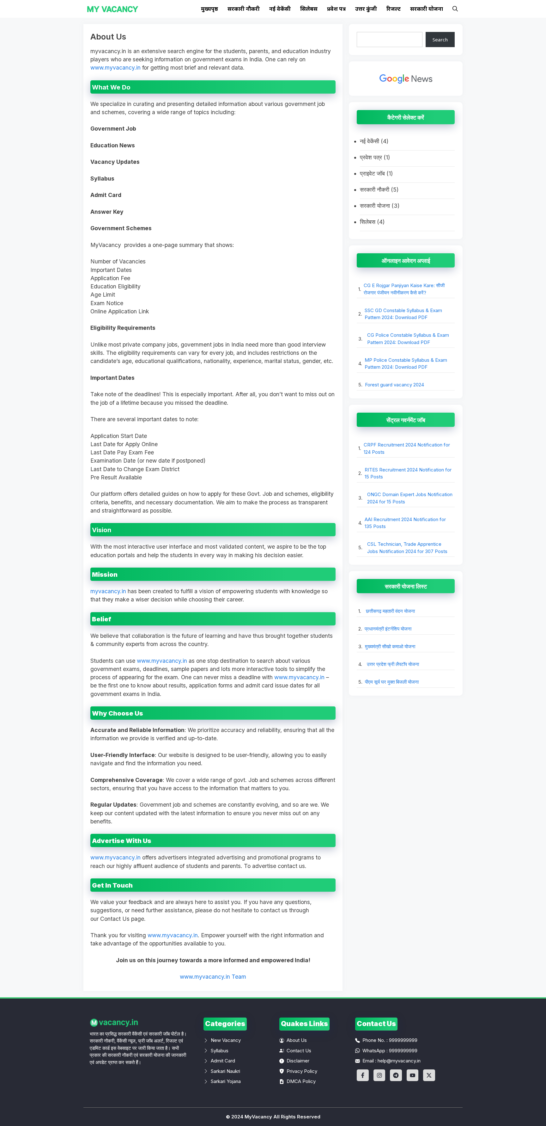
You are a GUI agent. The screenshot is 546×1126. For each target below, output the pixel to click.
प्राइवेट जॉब (372, 173)
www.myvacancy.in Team (213, 976)
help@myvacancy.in (399, 1061)
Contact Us (299, 1051)
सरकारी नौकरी (244, 8)
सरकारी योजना (426, 8)
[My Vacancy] (112, 9)
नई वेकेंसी (280, 8)
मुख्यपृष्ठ (209, 8)
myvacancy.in (108, 591)
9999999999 (403, 1040)
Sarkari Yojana (226, 1081)
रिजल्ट (393, 8)
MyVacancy (258, 1117)
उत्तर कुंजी (366, 8)
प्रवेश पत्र (336, 8)
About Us (297, 1040)
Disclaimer (298, 1061)
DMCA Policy (301, 1081)
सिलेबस (309, 8)
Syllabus (219, 1051)
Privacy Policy (302, 1071)
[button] (455, 9)
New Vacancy (226, 1040)
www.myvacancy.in (115, 67)
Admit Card (223, 1061)
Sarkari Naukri (225, 1071)
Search (440, 39)
